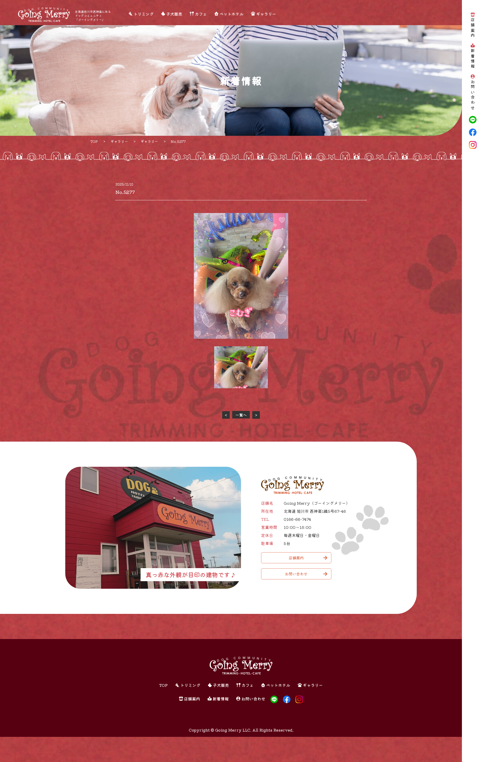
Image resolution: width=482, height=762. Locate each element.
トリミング (144, 14)
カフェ (201, 14)
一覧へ (241, 414)
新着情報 (473, 59)
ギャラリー (266, 14)
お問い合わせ (473, 95)
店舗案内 (473, 28)
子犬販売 (174, 14)
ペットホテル (231, 14)
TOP (163, 685)
